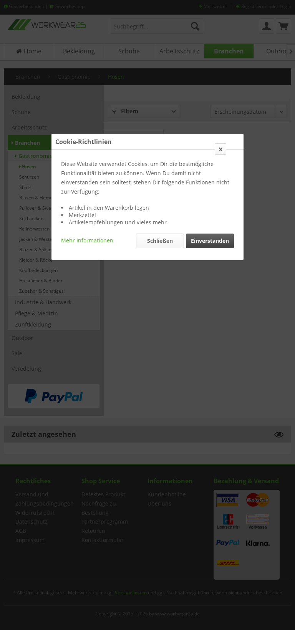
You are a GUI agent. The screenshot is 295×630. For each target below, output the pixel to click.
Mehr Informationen (87, 240)
